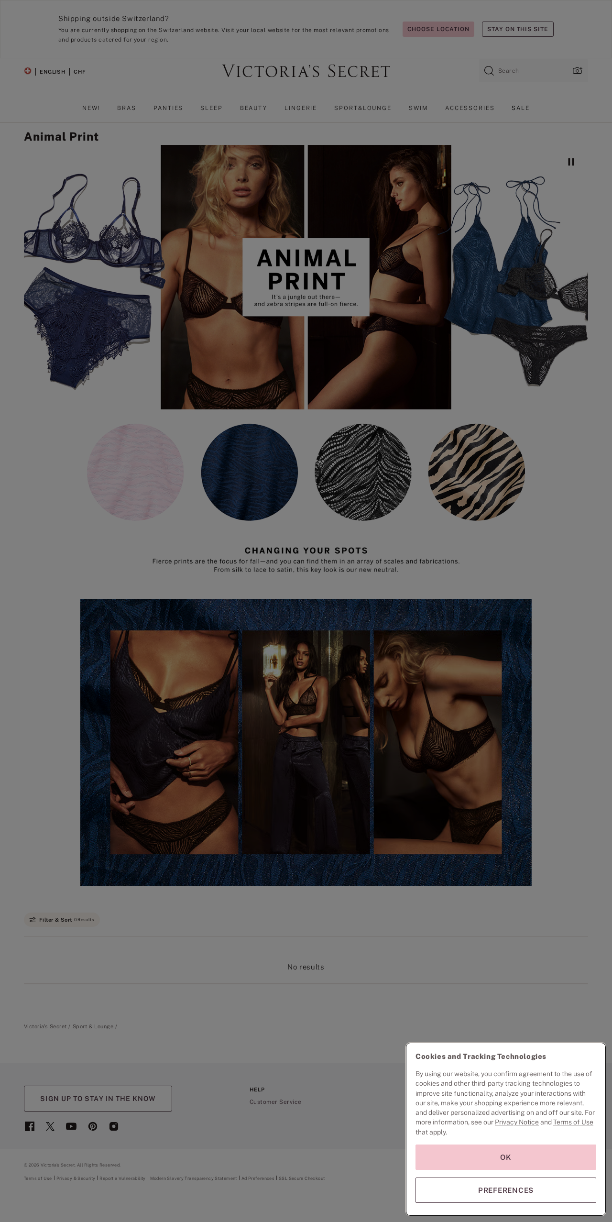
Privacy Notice (517, 1122)
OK (506, 1157)
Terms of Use (573, 1122)
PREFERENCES (506, 1190)
